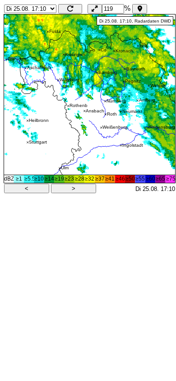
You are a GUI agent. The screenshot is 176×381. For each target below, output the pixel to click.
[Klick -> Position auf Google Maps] (90, 98)
